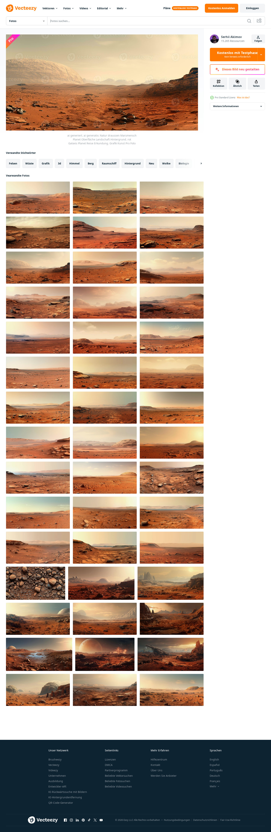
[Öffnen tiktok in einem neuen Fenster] (89, 820)
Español (215, 765)
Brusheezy (54, 759)
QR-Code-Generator (60, 802)
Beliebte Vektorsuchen (119, 775)
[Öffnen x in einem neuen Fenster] (95, 820)
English (214, 759)
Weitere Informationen (226, 106)
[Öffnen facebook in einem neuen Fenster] (65, 820)
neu (151, 163)
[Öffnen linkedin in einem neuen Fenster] (77, 820)
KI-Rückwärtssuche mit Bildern (67, 792)
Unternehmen (57, 775)
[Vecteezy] (21, 8)
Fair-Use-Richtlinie (230, 820)
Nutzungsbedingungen (177, 820)
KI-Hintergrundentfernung (65, 797)
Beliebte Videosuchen (118, 786)
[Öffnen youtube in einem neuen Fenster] (101, 820)
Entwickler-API (57, 786)
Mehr (120, 8)
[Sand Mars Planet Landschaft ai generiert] (104, 654)
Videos (84, 8)
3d (59, 163)
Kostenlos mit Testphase (237, 54)
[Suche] (249, 21)
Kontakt (155, 765)
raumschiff (109, 163)
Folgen (258, 40)
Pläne (166, 8)
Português (216, 770)
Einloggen (252, 8)
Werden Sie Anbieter (164, 775)
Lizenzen (110, 759)
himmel (74, 163)
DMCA (108, 765)
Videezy (53, 770)
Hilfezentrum (159, 759)
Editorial (102, 8)
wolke (166, 163)
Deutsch (215, 775)
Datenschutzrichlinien (205, 820)
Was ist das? (243, 97)
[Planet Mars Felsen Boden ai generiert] (35, 583)
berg (91, 163)
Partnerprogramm (116, 770)
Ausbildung (55, 781)
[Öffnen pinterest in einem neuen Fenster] (83, 820)
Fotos (67, 8)
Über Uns (156, 770)
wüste (29, 163)
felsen (13, 163)
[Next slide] (198, 163)
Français (215, 781)
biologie (184, 163)
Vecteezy (53, 765)
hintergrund (133, 163)
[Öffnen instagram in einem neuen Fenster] (71, 820)
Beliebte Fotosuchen (117, 781)
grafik (46, 163)
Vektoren (48, 8)
